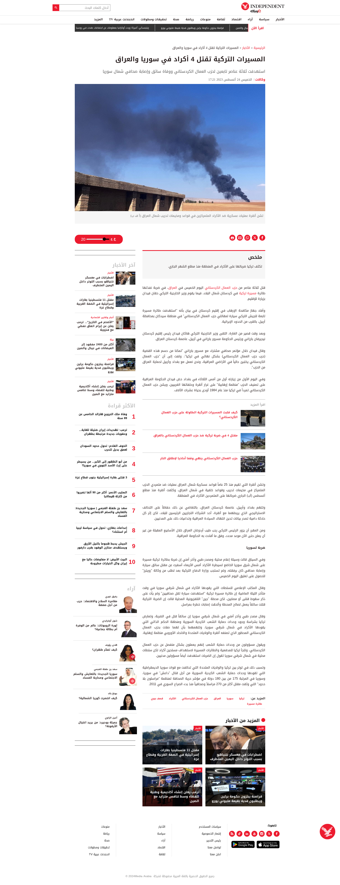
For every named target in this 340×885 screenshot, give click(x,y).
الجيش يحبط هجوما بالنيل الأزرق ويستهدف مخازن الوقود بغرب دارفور (102, 545)
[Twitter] (269, 834)
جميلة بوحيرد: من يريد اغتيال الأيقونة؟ (97, 724)
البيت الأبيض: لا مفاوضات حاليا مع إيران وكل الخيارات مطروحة (104, 561)
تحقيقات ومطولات (154, 19)
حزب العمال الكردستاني (221, 288)
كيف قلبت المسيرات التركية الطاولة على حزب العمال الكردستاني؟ (199, 415)
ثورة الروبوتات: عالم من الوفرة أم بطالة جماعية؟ (96, 627)
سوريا (230, 698)
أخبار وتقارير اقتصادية (102, 317)
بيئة (112, 340)
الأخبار (280, 19)
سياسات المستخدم (210, 826)
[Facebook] (277, 834)
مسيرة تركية (248, 293)
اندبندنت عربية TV (121, 19)
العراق (172, 288)
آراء (250, 19)
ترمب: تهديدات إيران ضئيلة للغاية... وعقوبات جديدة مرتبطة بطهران (103, 432)
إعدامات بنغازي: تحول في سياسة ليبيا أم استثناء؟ (101, 530)
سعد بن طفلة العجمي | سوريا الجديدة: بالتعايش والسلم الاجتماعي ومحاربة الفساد (101, 512)
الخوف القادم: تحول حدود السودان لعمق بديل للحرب (103, 448)
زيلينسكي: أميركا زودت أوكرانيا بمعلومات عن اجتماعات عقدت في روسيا (132, 28)
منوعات (205, 19)
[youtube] (254, 834)
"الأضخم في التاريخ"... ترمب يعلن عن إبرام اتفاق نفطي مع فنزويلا (95, 326)
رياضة (190, 19)
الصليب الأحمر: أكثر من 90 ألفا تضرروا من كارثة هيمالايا (102, 494)
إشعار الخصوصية (211, 833)
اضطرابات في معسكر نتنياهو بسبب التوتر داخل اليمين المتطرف (236, 757)
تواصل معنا (214, 847)
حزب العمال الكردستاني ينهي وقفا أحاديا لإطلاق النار (198, 458)
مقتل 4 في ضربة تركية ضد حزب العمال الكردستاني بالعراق (195, 435)
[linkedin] (247, 834)
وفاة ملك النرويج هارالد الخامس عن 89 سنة (103, 416)
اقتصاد (236, 19)
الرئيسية (259, 48)
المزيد (98, 19)
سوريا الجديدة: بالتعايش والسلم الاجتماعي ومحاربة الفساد (95, 676)
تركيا (241, 698)
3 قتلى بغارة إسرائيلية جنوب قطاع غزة (101, 477)
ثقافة (221, 19)
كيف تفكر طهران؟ (104, 649)
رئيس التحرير (213, 840)
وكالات (260, 79)
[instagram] (262, 834)
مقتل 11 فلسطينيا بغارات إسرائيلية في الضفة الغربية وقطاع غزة (172, 754)
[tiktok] (239, 834)
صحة (176, 19)
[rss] (232, 834)
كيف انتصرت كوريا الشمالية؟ (98, 698)
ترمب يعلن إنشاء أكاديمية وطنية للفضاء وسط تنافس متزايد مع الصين (174, 796)
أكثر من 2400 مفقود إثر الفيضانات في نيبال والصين (95, 346)
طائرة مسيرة (254, 704)
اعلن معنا (215, 854)
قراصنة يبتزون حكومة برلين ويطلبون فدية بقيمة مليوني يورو (212, 28)
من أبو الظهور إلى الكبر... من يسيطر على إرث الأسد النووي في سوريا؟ (102, 463)
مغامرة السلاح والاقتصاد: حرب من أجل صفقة (97, 603)
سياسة (264, 19)
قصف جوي (157, 698)
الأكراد (172, 698)
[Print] (232, 238)
